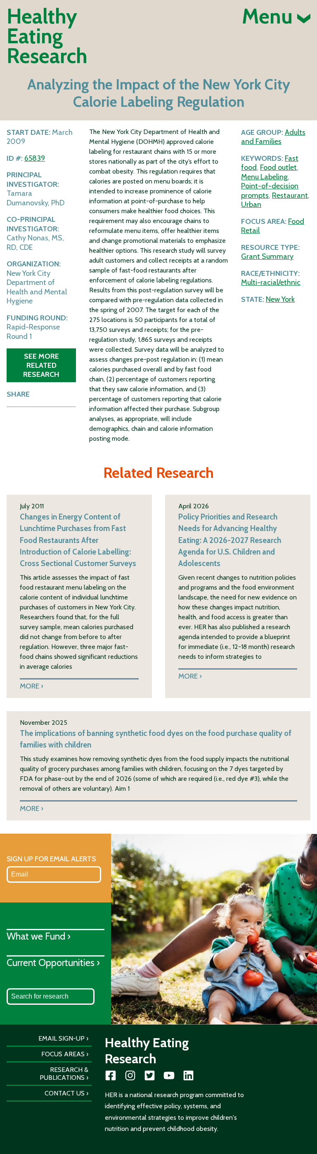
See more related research (41, 365)
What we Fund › (39, 936)
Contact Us (65, 1093)
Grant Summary (267, 256)
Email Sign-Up (61, 1038)
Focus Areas (63, 1054)
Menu (269, 16)
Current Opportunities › (53, 962)
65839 (34, 158)
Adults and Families (273, 137)
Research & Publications (64, 1073)
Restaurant (290, 195)
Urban (251, 204)
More (29, 686)
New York (280, 299)
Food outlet (278, 167)
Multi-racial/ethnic (270, 282)
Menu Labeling (264, 176)
